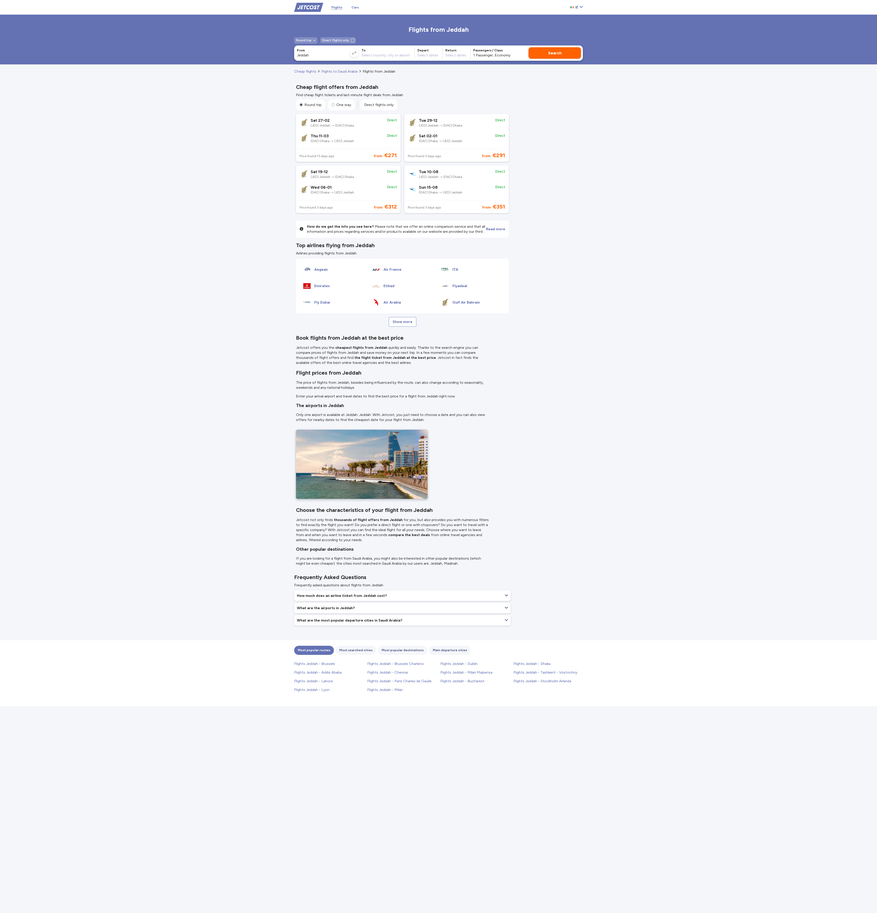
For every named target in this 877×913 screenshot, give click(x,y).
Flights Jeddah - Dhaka (531, 664)
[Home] (308, 7)
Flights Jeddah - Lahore (313, 681)
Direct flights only (379, 105)
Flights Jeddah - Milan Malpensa (466, 672)
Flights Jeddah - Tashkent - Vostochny (545, 672)
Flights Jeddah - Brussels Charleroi (395, 664)
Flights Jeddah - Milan (385, 690)
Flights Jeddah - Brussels (314, 664)
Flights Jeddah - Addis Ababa (318, 672)
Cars (355, 7)
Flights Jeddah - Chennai (387, 672)
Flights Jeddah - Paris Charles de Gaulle (399, 681)
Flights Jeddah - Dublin (459, 664)
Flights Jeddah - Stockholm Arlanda (542, 681)
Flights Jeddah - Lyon (312, 690)
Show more (402, 322)
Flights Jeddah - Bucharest (462, 681)
